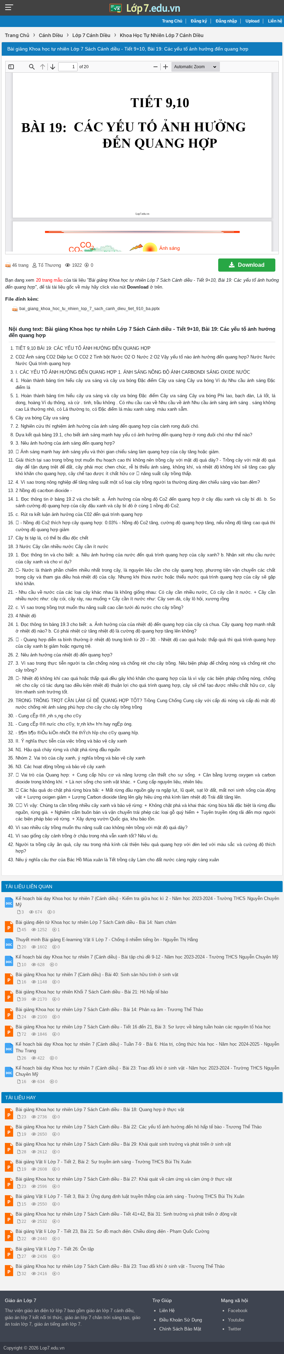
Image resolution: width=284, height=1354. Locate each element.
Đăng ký (199, 21)
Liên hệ (275, 21)
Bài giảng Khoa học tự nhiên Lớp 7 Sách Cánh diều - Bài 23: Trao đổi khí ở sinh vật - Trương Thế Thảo (120, 1266)
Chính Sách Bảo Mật (180, 1329)
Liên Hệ (167, 1310)
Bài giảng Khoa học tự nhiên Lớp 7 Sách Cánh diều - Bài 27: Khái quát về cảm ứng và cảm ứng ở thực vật (124, 1179)
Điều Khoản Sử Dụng (180, 1320)
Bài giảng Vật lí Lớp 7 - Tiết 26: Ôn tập (55, 1249)
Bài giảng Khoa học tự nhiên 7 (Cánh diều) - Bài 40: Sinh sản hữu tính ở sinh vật (97, 974)
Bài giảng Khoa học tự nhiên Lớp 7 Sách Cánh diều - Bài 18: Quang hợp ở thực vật (100, 1109)
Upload (252, 21)
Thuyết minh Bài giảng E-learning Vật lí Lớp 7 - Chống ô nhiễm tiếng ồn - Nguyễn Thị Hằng (107, 939)
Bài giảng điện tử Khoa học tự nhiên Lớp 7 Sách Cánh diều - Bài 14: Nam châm (96, 922)
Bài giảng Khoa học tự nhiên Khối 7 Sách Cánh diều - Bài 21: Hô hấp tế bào (92, 991)
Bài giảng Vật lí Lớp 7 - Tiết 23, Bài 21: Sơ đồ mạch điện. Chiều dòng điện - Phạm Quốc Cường (112, 1231)
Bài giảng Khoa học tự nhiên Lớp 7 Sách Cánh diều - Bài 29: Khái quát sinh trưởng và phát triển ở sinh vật (123, 1144)
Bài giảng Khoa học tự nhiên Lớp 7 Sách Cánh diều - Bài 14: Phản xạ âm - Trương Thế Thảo (109, 1009)
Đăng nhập (226, 21)
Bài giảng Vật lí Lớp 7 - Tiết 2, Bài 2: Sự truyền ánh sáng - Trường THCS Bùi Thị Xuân (103, 1161)
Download (251, 265)
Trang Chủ (172, 21)
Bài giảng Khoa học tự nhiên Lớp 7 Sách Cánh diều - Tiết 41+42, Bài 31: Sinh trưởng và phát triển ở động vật (126, 1214)
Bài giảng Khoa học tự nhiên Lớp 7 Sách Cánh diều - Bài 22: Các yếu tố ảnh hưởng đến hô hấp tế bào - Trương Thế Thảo (138, 1126)
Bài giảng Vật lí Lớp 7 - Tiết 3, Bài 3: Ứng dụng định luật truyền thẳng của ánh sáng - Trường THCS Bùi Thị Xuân (130, 1196)
